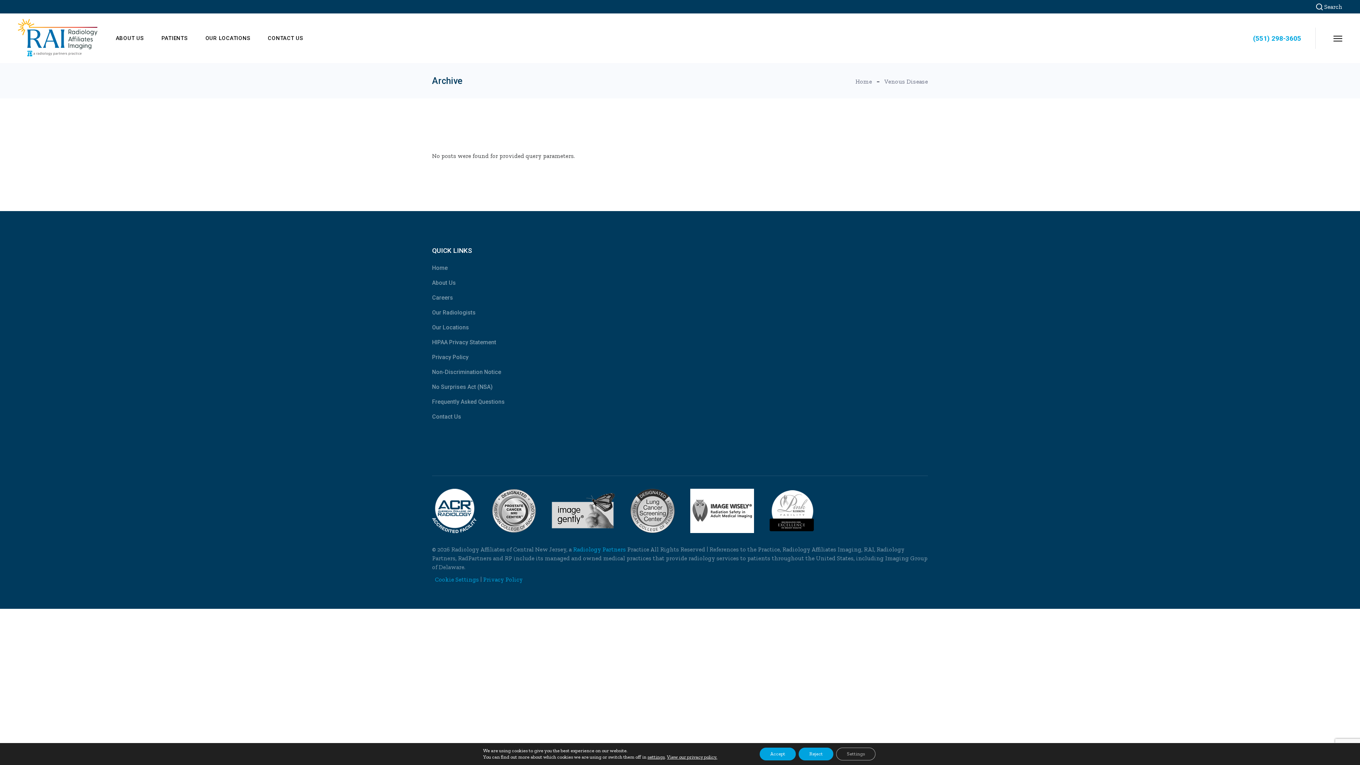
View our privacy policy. (692, 757)
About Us (444, 282)
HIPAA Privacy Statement (464, 342)
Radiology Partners (599, 549)
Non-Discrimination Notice (466, 372)
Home (440, 268)
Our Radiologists (454, 312)
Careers (442, 297)
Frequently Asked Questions (468, 401)
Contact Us (446, 416)
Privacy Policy (450, 357)
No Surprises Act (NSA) (462, 387)
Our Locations (450, 327)
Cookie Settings (457, 579)
